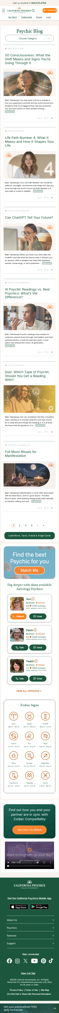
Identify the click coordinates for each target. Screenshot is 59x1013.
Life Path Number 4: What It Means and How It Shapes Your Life (29, 141)
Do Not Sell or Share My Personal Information (29, 994)
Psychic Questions (16, 365)
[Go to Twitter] (25, 961)
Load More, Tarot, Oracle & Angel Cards (30, 535)
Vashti (30, 661)
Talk (19, 648)
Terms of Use (31, 990)
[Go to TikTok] (51, 961)
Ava (28, 599)
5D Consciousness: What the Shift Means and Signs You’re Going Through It (27, 59)
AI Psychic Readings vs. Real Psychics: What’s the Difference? (27, 293)
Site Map (45, 990)
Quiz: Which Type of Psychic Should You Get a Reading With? (27, 376)
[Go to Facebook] (9, 961)
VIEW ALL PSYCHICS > (28, 691)
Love (48, 17)
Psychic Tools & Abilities (18, 211)
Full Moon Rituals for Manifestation (20, 454)
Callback (20, 616)
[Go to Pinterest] (43, 961)
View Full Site (28, 973)
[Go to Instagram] (17, 961)
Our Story (12, 17)
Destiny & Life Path (16, 131)
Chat (37, 616)
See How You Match (29, 829)
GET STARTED (49, 10)
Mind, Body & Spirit (16, 48)
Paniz (29, 630)
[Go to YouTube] (34, 961)
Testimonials (26, 17)
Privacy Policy (16, 990)
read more (9, 111)
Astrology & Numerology (19, 445)
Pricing (39, 17)
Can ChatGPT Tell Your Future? (29, 217)
